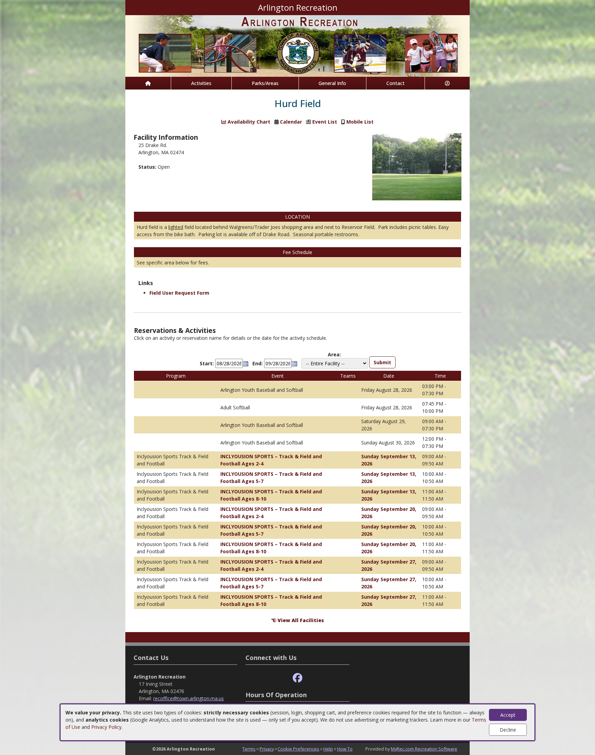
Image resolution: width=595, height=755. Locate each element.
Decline (508, 729)
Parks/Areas (265, 83)
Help (328, 749)
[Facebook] (297, 678)
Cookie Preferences (298, 749)
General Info (332, 83)
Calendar (291, 121)
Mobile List (360, 121)
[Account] (447, 83)
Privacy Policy (106, 727)
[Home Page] (148, 83)
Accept (507, 715)
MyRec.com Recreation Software (424, 749)
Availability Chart (248, 121)
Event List (324, 121)
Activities (201, 83)
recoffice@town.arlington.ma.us (188, 698)
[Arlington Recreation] (297, 45)
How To (345, 749)
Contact (395, 83)
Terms (248, 749)
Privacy (267, 749)
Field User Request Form (179, 293)
